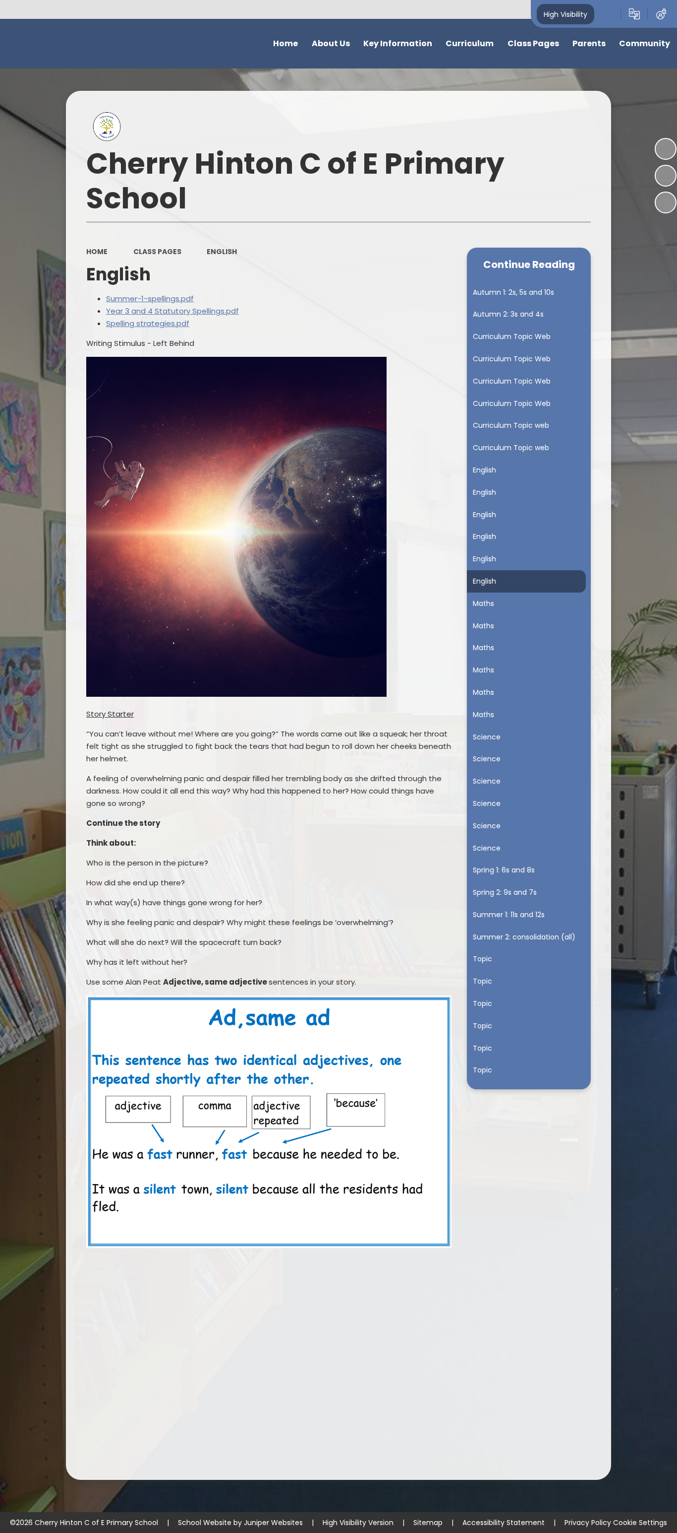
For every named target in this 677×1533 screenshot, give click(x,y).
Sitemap (428, 1523)
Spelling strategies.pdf (147, 323)
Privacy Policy (587, 1523)
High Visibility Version (358, 1523)
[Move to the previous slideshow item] (666, 176)
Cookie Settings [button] (640, 1523)
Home (97, 252)
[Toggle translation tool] (634, 13)
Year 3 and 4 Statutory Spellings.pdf (172, 311)
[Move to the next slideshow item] (666, 202)
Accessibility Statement (503, 1523)
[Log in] (661, 13)
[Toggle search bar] (607, 13)
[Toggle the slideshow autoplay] (666, 149)
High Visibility (565, 14)
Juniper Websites (273, 1523)
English (222, 252)
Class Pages (157, 252)
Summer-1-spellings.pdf (150, 298)
